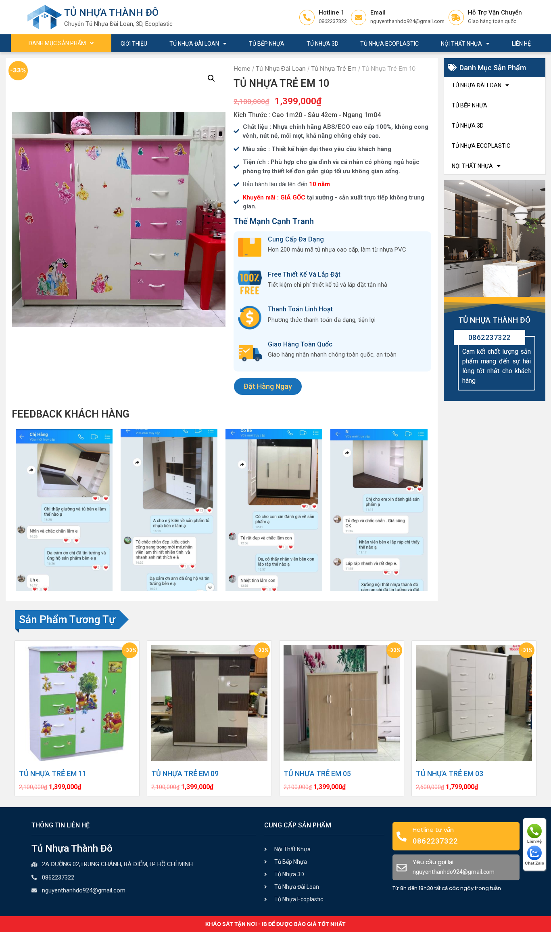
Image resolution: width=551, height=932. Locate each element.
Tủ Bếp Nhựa (266, 43)
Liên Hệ (521, 43)
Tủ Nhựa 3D (322, 43)
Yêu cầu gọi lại (433, 862)
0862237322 (489, 337)
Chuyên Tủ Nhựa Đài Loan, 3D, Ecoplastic (118, 23)
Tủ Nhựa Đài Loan (194, 43)
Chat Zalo (534, 863)
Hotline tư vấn (433, 829)
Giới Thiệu (134, 43)
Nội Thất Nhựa (461, 43)
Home (242, 68)
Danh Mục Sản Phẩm (57, 43)
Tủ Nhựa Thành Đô (111, 12)
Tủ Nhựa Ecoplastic (389, 43)
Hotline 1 (331, 12)
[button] (268, 386)
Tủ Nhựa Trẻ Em (334, 68)
